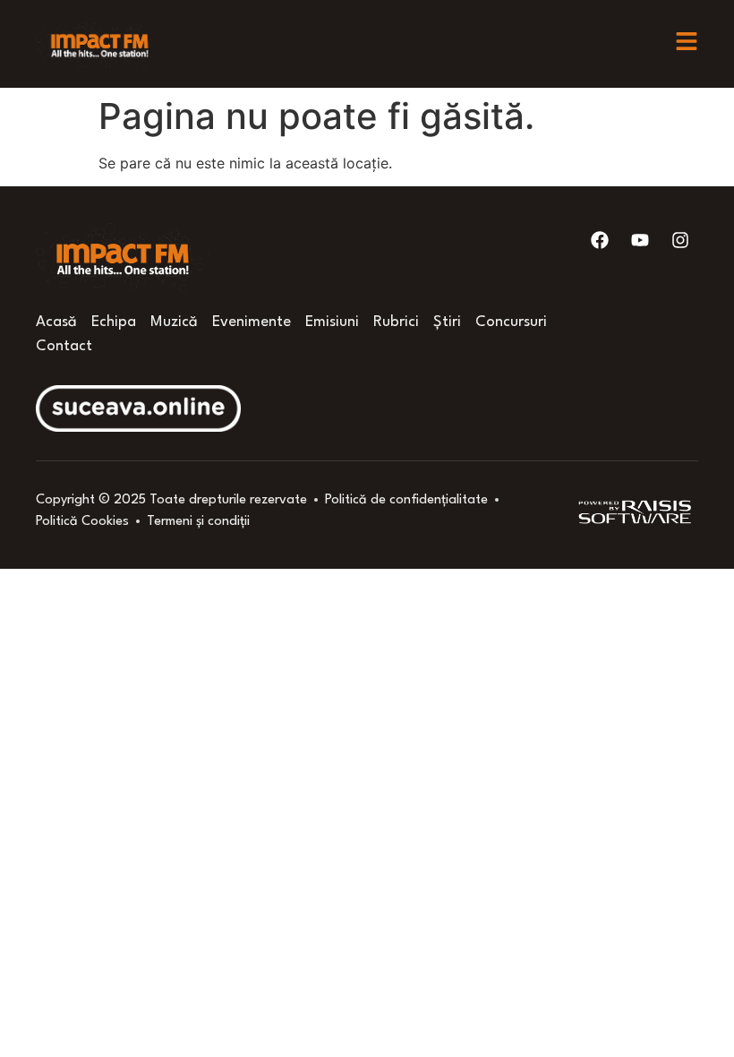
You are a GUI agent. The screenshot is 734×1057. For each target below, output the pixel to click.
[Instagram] (680, 240)
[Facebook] (600, 240)
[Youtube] (640, 240)
